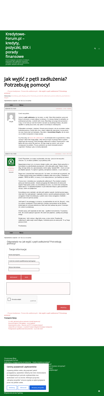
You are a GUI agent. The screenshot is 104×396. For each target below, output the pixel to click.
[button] (95, 48)
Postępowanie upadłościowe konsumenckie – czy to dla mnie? (25, 329)
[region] (26, 377)
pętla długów (22, 96)
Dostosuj (12, 388)
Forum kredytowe (14, 91)
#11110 (69, 154)
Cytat (64, 108)
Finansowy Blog (10, 358)
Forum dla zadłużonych (29, 91)
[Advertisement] (52, 15)
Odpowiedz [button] (59, 108)
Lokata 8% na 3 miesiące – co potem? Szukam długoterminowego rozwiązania (30, 327)
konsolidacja (14, 96)
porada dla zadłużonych (43, 96)
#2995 (69, 108)
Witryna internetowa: (14, 267)
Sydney (20, 393)
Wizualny (13, 277)
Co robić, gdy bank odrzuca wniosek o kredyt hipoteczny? (24, 321)
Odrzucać (23, 388)
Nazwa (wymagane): (14, 255)
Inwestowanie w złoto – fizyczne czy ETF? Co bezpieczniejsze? (25, 325)
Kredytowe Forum (11, 360)
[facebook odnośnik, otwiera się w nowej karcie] (99, 391)
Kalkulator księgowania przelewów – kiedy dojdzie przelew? (27, 362)
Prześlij (63, 307)
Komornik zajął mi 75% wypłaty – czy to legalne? (21, 323)
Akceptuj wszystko (38, 388)
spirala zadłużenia (56, 96)
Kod (26, 277)
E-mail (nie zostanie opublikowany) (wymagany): (22, 261)
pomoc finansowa (31, 96)
